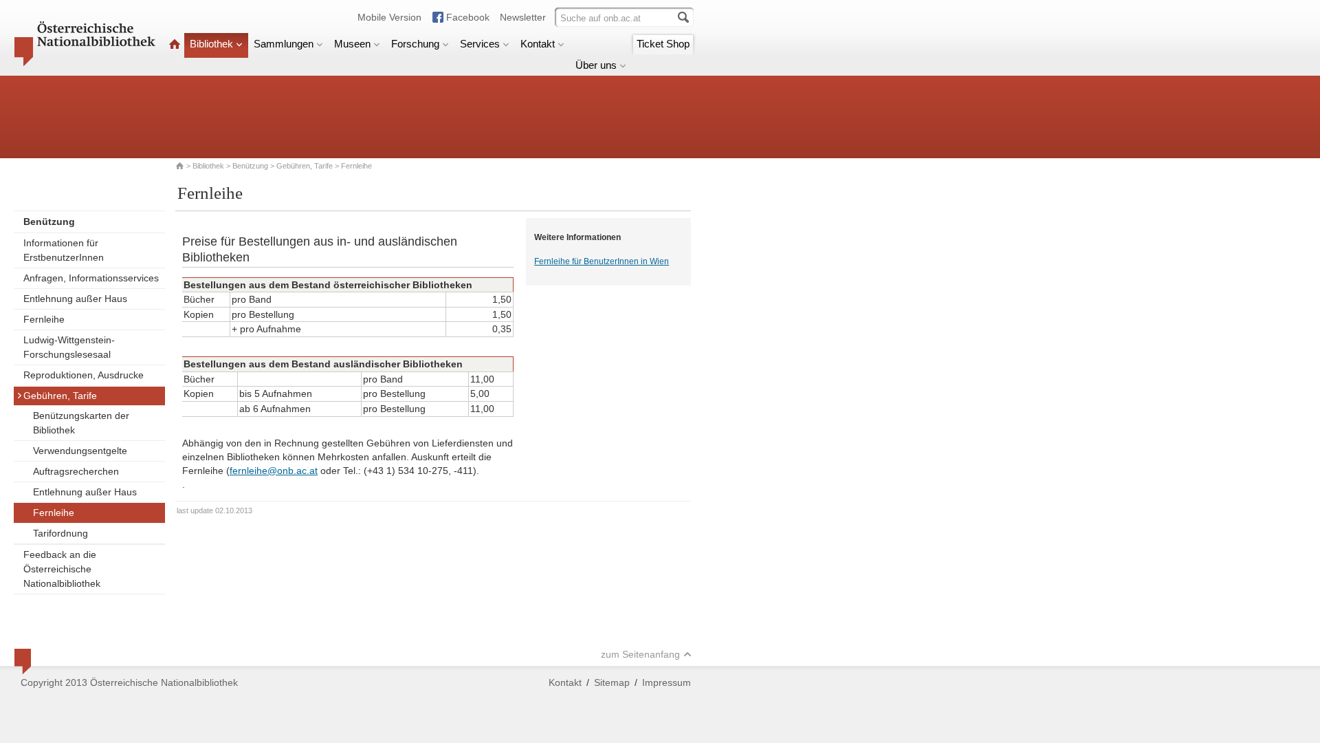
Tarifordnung (60, 533)
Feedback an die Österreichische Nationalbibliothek (61, 569)
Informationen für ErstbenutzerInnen (63, 250)
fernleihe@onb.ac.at (274, 470)
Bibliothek (211, 44)
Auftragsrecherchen (76, 471)
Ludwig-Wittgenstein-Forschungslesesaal (69, 347)
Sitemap (612, 682)
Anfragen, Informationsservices (91, 277)
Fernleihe (44, 319)
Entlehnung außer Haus (75, 298)
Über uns (596, 65)
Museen (352, 44)
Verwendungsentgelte (80, 450)
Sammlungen (284, 44)
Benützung (250, 166)
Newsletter (523, 17)
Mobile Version (389, 17)
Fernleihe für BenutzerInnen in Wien (601, 261)
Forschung (415, 44)
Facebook (468, 17)
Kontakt (537, 44)
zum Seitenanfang (640, 654)
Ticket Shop (663, 44)
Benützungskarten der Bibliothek (81, 422)
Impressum (666, 682)
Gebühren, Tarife (304, 166)
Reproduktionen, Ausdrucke (83, 374)
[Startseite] (174, 43)
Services (480, 44)
